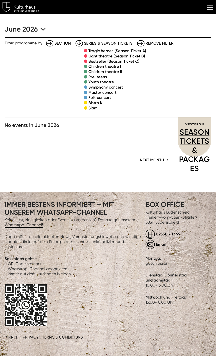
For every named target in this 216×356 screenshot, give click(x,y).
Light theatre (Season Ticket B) (116, 56)
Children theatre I (104, 66)
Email (161, 244)
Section (62, 43)
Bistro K (95, 102)
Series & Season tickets (108, 43)
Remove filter (160, 43)
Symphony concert (105, 87)
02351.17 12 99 (168, 234)
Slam (92, 108)
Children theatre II (105, 71)
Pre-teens (97, 76)
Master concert (102, 92)
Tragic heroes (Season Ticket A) (117, 50)
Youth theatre (101, 82)
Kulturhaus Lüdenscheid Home (23, 7)
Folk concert (99, 97)
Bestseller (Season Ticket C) (113, 61)
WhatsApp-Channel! (24, 224)
